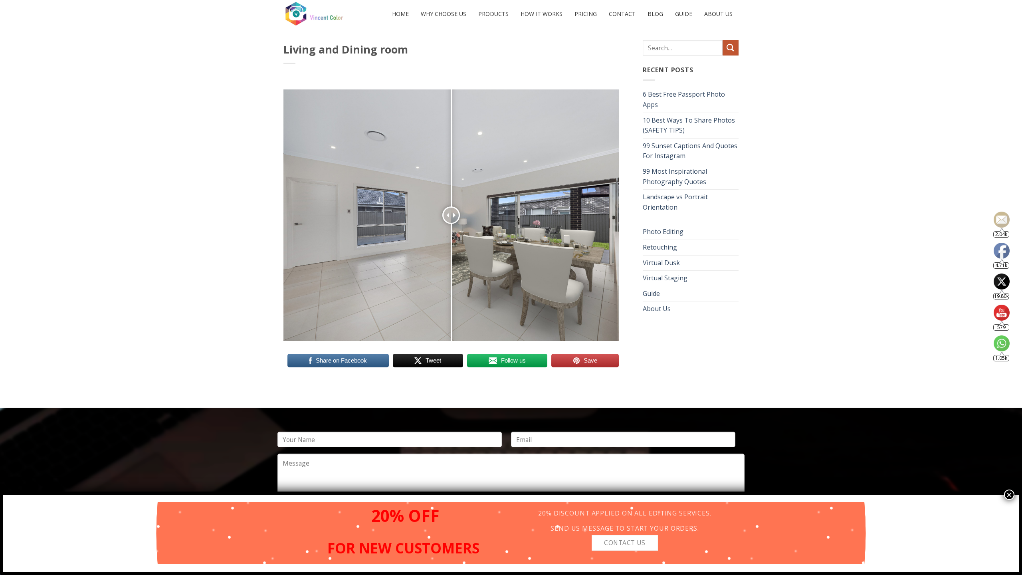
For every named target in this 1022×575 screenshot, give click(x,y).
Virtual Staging (665, 278)
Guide (683, 14)
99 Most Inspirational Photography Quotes (675, 176)
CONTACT (622, 14)
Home (400, 14)
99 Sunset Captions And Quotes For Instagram (690, 151)
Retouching (660, 247)
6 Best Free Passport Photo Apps (684, 99)
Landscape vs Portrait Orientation (675, 202)
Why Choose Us (443, 14)
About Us (718, 14)
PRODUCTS (493, 14)
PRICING (585, 14)
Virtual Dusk (661, 262)
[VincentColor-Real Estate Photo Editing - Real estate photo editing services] (321, 14)
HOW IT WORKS (541, 14)
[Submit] (731, 48)
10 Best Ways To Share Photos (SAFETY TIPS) (689, 125)
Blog (655, 14)
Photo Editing (663, 231)
